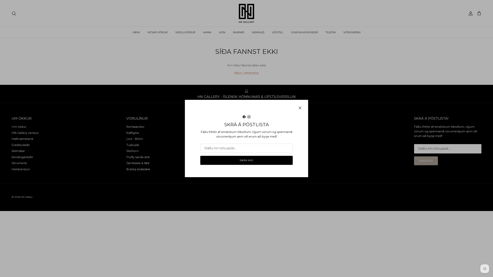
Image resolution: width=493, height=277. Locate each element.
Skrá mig (246, 160)
